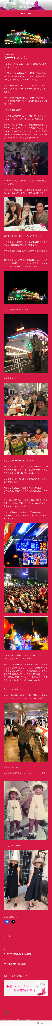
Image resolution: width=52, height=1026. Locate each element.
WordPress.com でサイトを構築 (16, 1020)
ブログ (9, 936)
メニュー (27, 14)
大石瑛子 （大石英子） (20, 3)
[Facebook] (6, 1013)
